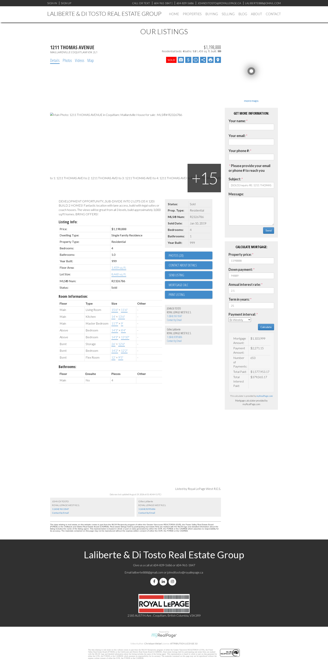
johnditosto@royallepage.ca (185, 572)
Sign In (52, 3)
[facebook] (154, 581)
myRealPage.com (264, 396)
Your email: (237, 136)
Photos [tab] (67, 60)
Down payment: (241, 269)
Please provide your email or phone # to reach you (249, 168)
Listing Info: (68, 221)
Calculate (266, 327)
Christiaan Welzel (153, 643)
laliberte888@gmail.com (263, 3)
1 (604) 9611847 (174, 316)
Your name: (237, 121)
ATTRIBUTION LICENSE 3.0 (184, 643)
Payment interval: (242, 314)
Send (269, 230)
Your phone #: (239, 151)
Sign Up (66, 3)
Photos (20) (176, 255)
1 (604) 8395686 (174, 337)
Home (174, 14)
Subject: (235, 179)
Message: (236, 194)
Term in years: (239, 299)
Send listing (176, 275)
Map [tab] (90, 60)
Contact (273, 14)
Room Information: (73, 296)
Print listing (177, 294)
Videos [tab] (79, 60)
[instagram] (173, 581)
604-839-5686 (185, 3)
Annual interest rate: (245, 284)
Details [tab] (55, 60)
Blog (242, 14)
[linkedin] (164, 581)
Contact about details (183, 265)
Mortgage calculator (190, 285)
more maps (251, 100)
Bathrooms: (67, 366)
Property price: (240, 254)
